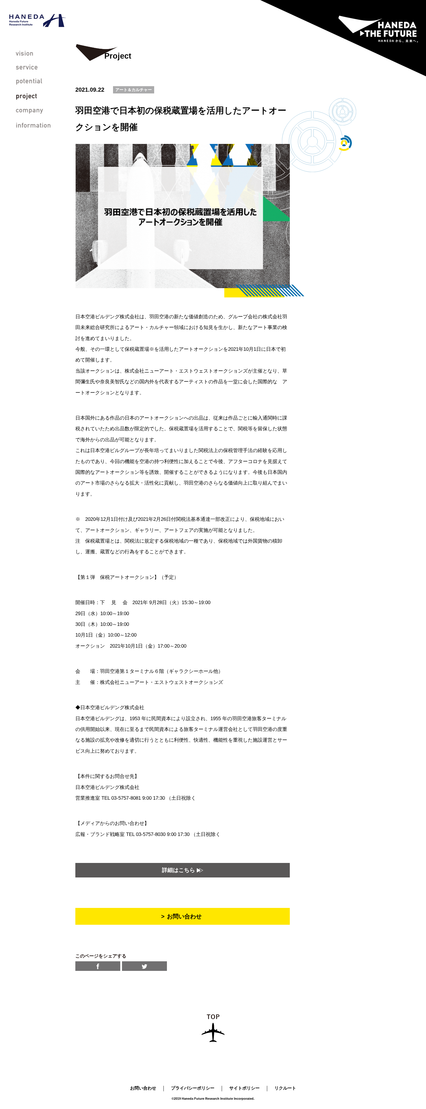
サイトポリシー (244, 1088)
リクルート (285, 1088)
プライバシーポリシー (192, 1088)
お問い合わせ (143, 1088)
